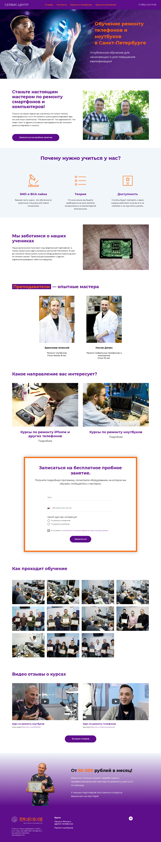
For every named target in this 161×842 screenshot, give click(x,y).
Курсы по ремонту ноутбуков (115, 432)
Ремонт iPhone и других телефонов (63, 822)
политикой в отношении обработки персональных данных (85, 530)
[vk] (131, 820)
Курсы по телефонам (81, 5)
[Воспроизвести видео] (45, 702)
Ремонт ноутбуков (63, 828)
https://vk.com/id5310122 (31, 727)
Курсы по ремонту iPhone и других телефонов (45, 434)
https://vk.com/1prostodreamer (102, 727)
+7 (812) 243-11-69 (147, 4)
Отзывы (49, 5)
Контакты (62, 5)
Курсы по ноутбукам (105, 5)
